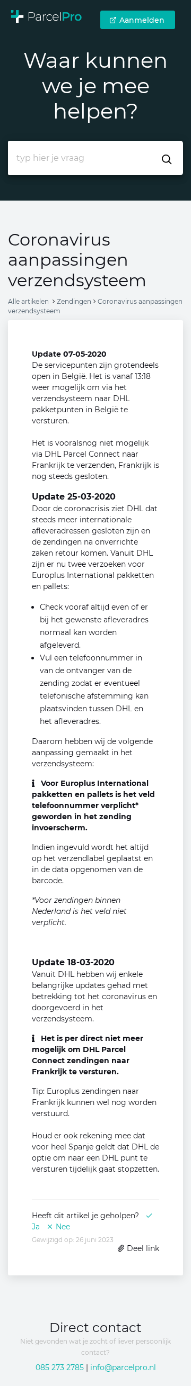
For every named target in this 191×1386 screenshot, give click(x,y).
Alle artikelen (28, 301)
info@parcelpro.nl (123, 1367)
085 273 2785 (60, 1367)
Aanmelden (141, 20)
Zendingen (74, 301)
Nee (62, 1226)
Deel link (142, 1248)
